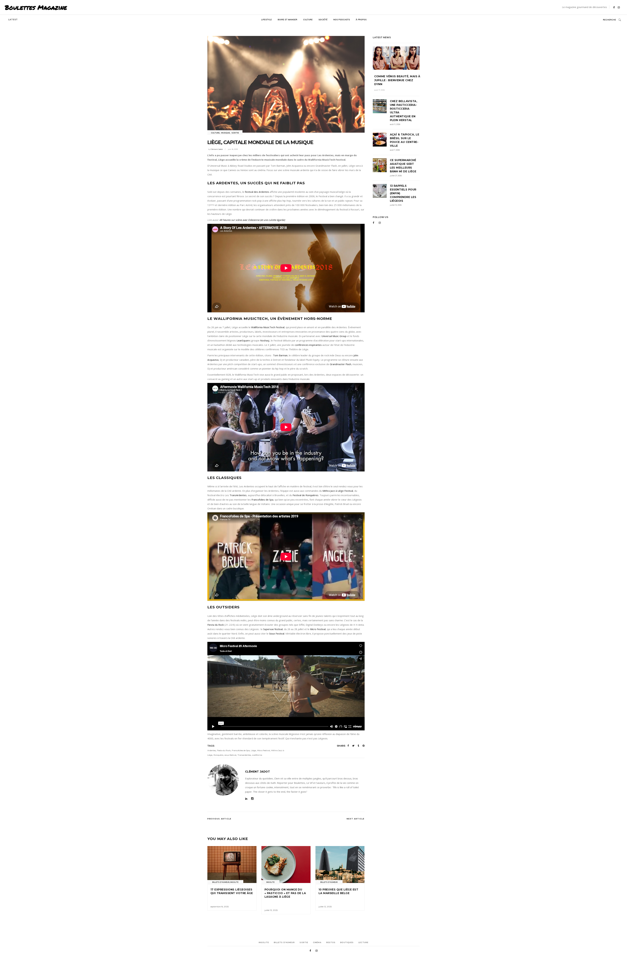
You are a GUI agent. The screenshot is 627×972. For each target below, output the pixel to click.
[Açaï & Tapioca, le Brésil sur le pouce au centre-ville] (380, 140)
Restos (331, 942)
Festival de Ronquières (305, 495)
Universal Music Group (333, 336)
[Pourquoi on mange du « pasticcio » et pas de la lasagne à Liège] (286, 864)
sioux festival (230, 755)
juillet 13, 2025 (271, 910)
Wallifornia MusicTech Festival (267, 327)
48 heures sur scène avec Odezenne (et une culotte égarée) (252, 220)
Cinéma (317, 942)
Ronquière (218, 755)
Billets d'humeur (221, 882)
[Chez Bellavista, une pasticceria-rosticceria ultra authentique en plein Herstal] (380, 106)
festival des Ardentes (257, 191)
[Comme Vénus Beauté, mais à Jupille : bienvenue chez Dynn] (396, 58)
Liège (253, 750)
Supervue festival (273, 629)
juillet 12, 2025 (325, 906)
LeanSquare (243, 340)
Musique (225, 133)
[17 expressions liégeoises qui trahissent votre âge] (232, 864)
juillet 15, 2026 (396, 205)
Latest (13, 19)
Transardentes (244, 755)
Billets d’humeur (284, 942)
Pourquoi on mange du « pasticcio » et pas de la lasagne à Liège (285, 893)
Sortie (235, 133)
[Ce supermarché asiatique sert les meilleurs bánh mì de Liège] (380, 165)
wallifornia (257, 755)
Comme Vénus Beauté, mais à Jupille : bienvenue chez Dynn (397, 80)
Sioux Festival (276, 633)
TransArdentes (238, 495)
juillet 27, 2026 (396, 175)
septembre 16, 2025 (219, 906)
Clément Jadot (217, 149)
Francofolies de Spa (262, 499)
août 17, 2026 (379, 90)
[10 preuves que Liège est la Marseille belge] (340, 864)
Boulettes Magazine (36, 7)
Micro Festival (318, 629)
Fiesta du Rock (215, 624)
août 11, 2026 (395, 124)
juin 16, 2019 (233, 149)
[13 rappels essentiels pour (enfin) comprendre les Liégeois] (380, 191)
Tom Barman (280, 355)
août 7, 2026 (395, 150)
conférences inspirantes (308, 344)
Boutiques (347, 942)
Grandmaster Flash (340, 364)
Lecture (363, 942)
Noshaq (264, 340)
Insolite (234, 882)
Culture (215, 133)
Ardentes (211, 750)
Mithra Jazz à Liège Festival (337, 490)
